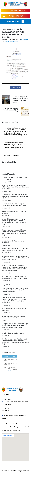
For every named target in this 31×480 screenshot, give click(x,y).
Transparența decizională (21, 427)
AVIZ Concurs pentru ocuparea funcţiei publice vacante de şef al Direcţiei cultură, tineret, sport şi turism (15, 257)
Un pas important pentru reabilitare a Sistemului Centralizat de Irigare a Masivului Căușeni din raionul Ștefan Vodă (14, 232)
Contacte (17, 430)
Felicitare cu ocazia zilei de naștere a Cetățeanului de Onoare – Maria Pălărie (14, 277)
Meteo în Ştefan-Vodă (9, 356)
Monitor (13, 430)
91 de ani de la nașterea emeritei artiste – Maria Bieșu (15, 309)
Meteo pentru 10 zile (7, 370)
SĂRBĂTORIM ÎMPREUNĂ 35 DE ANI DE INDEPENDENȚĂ (14, 178)
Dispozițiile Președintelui (11, 41)
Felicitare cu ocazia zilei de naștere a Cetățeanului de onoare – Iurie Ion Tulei (14, 204)
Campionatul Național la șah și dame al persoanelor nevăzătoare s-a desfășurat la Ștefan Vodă (15, 196)
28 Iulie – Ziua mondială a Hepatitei (13, 333)
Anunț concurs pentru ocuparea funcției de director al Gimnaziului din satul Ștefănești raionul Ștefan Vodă (15, 325)
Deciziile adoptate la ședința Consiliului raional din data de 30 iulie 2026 (15, 249)
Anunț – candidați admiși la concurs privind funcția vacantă (13, 317)
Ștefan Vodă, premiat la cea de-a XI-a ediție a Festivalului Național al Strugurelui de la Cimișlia (15, 186)
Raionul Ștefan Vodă (7, 424)
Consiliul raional (17, 424)
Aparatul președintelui (8, 427)
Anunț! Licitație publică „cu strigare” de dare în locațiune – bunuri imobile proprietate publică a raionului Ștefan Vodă (14, 221)
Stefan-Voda (24, 39)
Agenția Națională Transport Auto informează (13, 241)
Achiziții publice (6, 430)
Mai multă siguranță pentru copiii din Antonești (14, 212)
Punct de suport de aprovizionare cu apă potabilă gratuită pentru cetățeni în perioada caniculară (15, 289)
